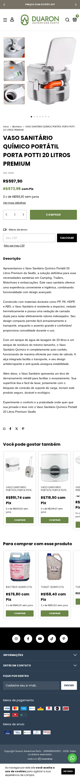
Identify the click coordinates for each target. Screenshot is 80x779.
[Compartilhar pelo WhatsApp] (4, 429)
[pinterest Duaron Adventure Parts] (64, 639)
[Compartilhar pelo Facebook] (10, 429)
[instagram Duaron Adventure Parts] (16, 639)
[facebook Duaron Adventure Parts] (28, 639)
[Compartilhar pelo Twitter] (16, 429)
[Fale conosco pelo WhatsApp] (72, 758)
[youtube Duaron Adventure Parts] (40, 639)
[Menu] (6, 20)
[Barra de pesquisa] (67, 20)
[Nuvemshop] (40, 759)
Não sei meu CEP (14, 245)
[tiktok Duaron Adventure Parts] (52, 639)
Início (6, 126)
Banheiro (17, 126)
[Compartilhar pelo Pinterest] (23, 429)
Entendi (68, 771)
